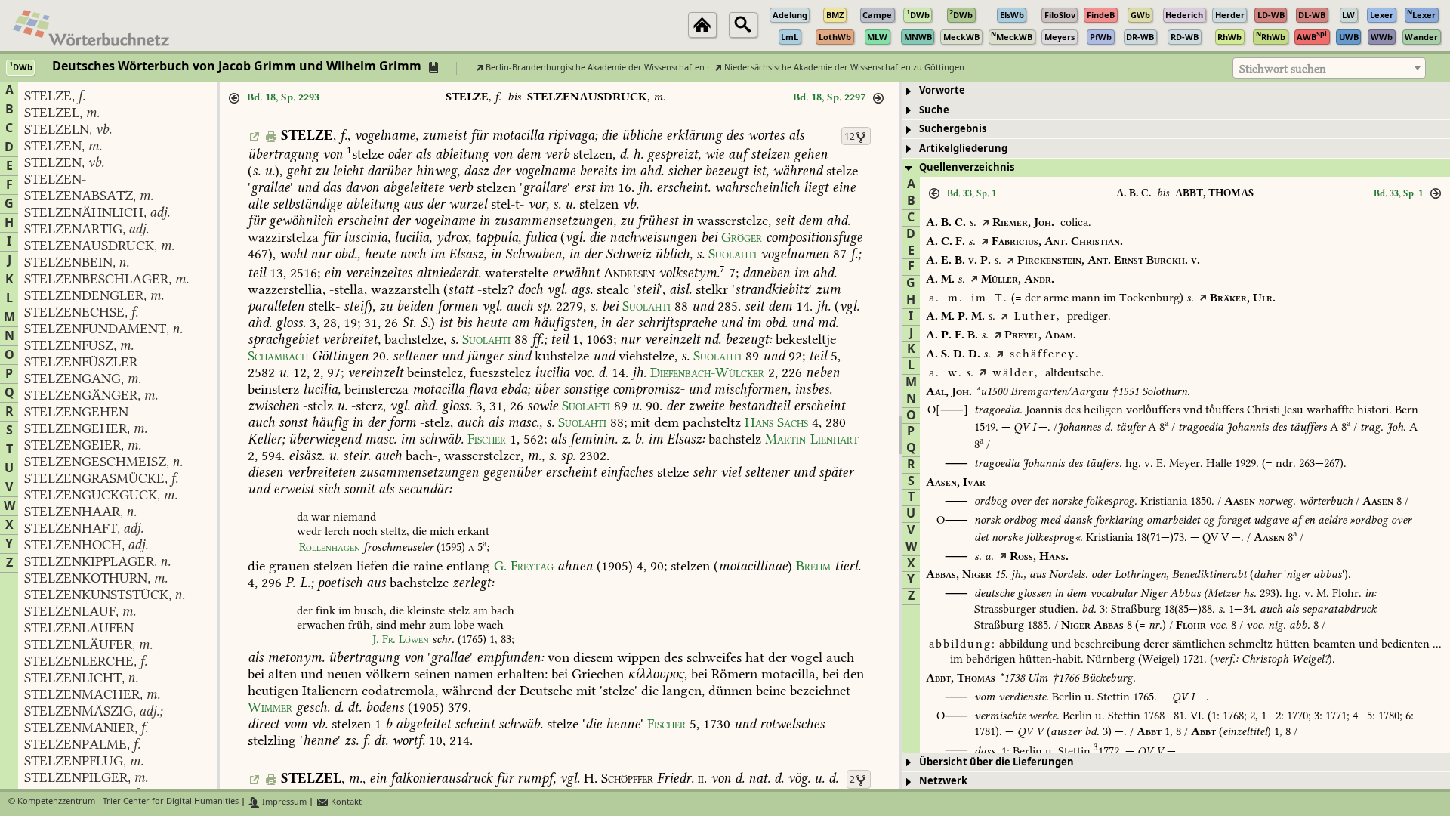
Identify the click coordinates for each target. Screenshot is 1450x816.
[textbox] (1329, 68)
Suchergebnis (952, 129)
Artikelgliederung (963, 148)
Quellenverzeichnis (966, 167)
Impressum (283, 802)
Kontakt (345, 802)
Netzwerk (943, 781)
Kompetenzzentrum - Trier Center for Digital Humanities (128, 802)
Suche (934, 110)
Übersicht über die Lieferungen (996, 762)
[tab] (1176, 91)
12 (849, 137)
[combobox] (1329, 68)
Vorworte (942, 90)
